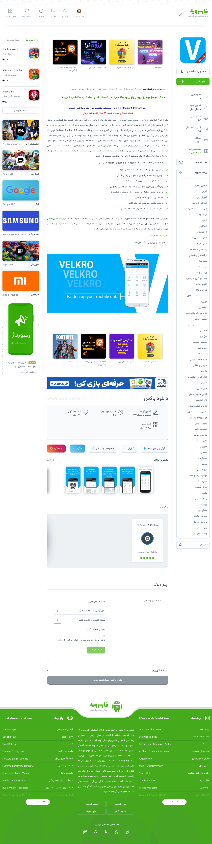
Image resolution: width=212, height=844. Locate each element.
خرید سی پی (79, 16)
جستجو (65, 16)
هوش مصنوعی (200, 487)
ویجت (204, 504)
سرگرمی (203, 336)
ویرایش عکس (200, 516)
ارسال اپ (41, 16)
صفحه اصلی (160, 89)
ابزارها (204, 220)
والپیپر (204, 493)
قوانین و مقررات (98, 640)
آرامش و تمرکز (200, 186)
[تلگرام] (127, 832)
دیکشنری (203, 307)
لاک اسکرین (201, 400)
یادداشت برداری (200, 533)
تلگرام (79, 448)
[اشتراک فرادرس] (121, 346)
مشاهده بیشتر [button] (20, 110)
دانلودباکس (201, 82)
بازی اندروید (120, 804)
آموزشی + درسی (199, 203)
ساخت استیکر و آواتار (197, 325)
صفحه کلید (202, 348)
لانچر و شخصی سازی (197, 406)
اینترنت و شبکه (200, 244)
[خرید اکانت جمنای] (93, 52)
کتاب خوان (202, 389)
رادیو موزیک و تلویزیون (196, 313)
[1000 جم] (150, 52)
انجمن (53, 16)
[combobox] (79, 611)
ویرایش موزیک (200, 522)
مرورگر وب (202, 458)
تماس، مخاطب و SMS (197, 296)
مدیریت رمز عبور (200, 435)
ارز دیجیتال (202, 232)
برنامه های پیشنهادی (198, 255)
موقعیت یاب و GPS (198, 476)
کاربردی (203, 383)
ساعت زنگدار (201, 331)
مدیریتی (203, 447)
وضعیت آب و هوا (199, 499)
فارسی (204, 371)
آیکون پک (202, 215)
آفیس (204, 191)
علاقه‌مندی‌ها (26, 16)
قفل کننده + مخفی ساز (197, 377)
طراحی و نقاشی (200, 365)
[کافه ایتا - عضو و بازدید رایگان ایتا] (65, 52)
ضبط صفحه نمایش (198, 360)
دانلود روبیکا (91, 811)
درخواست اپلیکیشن (105, 448)
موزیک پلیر (202, 470)
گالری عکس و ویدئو (198, 394)
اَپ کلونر (203, 226)
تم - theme (201, 290)
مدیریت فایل (201, 441)
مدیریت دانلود (201, 429)
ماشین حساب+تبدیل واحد (195, 412)
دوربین (204, 302)
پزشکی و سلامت (199, 273)
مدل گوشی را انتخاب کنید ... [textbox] (92, 611)
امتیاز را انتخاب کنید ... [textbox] (95, 629)
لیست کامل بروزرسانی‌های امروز (155, 718)
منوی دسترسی (10, 16)
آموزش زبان (201, 197)
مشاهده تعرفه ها (28, 372)
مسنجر (204, 464)
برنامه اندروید (194, 153)
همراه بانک (202, 481)
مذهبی (204, 452)
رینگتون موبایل (200, 319)
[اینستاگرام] (85, 832)
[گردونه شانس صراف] (121, 52)
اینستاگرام (58, 448)
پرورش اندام (201, 267)
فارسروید (164, 229)
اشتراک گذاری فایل (198, 238)
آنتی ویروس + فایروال (197, 209)
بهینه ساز (203, 261)
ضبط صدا (202, 354)
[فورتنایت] (65, 346)
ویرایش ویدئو (200, 528)
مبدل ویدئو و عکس (198, 418)
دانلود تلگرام (120, 811)
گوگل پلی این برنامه (156, 448)
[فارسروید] (106, 707)
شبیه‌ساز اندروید (200, 342)
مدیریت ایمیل (201, 423)
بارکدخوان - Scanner (197, 249)
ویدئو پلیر (202, 510)
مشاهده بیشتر (177, 802)
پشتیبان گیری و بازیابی (196, 278)
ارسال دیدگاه (96, 650)
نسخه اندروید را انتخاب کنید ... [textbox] (91, 620)
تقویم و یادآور (201, 284)
